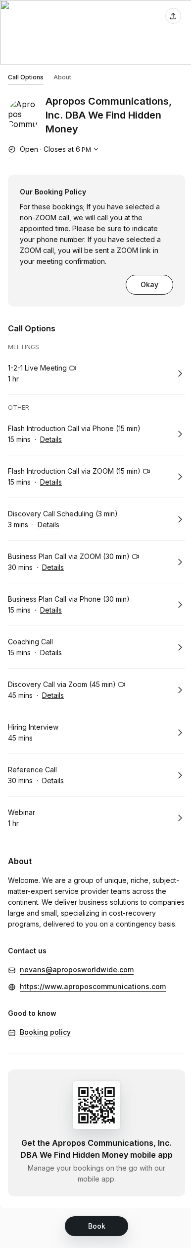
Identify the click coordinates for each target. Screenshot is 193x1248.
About (62, 77)
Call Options (26, 77)
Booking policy (45, 1032)
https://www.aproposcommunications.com (93, 986)
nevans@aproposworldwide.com (77, 969)
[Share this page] (173, 16)
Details (51, 439)
